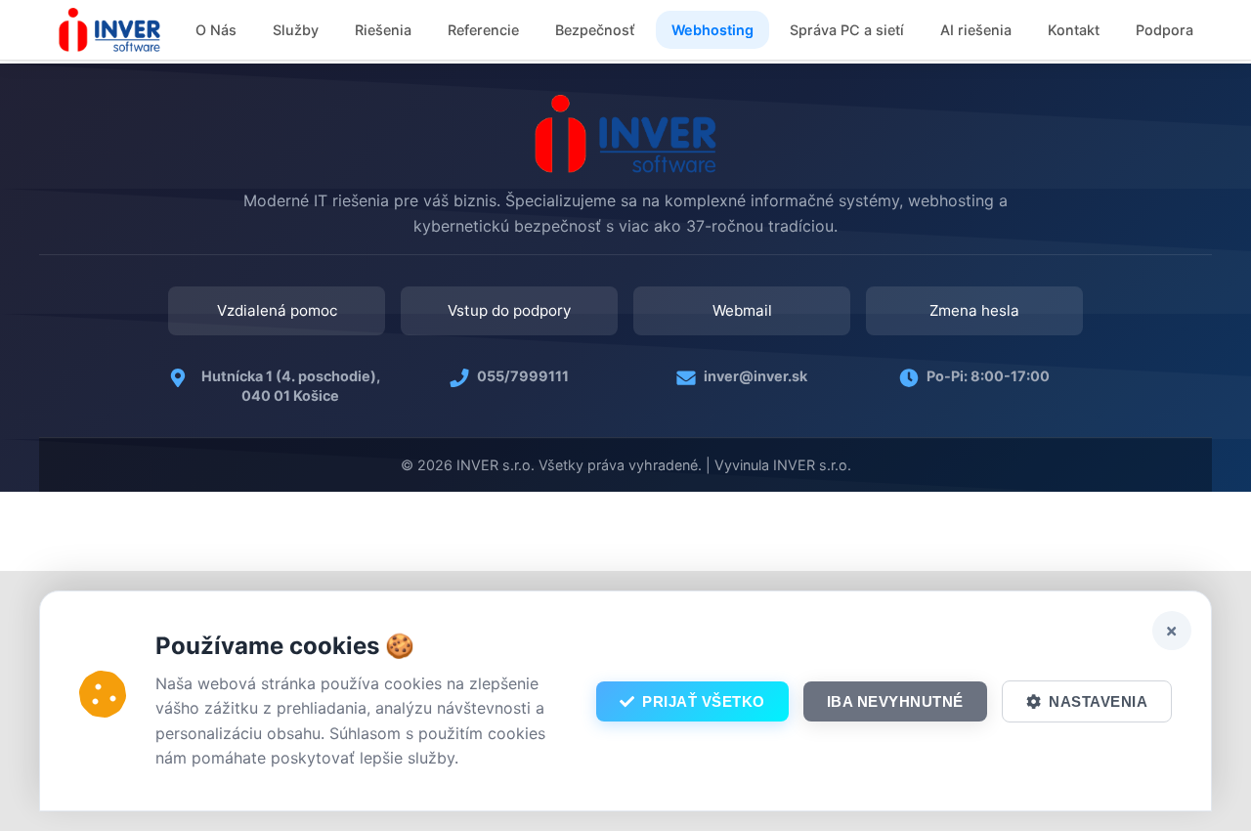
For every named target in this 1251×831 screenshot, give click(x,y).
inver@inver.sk (755, 376)
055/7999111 (523, 376)
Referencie (483, 30)
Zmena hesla (974, 310)
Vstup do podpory (509, 310)
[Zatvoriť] (1171, 630)
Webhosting (712, 30)
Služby (296, 30)
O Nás (216, 30)
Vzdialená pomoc (277, 310)
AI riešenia (976, 30)
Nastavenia (1098, 701)
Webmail (742, 310)
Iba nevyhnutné (895, 701)
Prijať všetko (703, 701)
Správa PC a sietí (847, 30)
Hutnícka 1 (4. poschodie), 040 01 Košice (290, 386)
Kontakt (1074, 30)
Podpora (1164, 30)
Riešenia (383, 30)
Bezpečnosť (595, 30)
